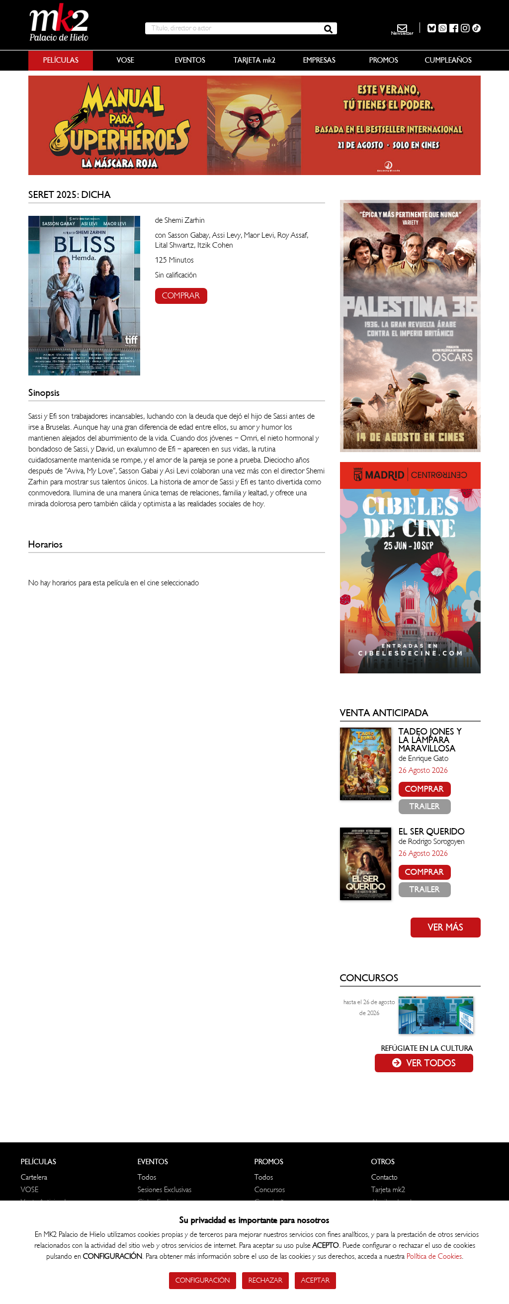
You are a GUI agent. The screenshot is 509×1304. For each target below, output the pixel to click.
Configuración (202, 1280)
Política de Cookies (434, 1256)
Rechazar (265, 1280)
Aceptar (315, 1280)
